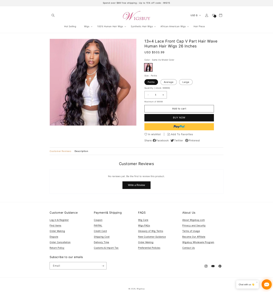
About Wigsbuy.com (193, 220)
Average (168, 82)
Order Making (57, 231)
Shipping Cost (102, 236)
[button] (53, 15)
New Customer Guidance (152, 236)
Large (185, 82)
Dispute (54, 236)
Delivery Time (101, 242)
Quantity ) (157, 88)
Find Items (55, 225)
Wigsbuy (141, 289)
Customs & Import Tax (106, 247)
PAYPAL (98, 225)
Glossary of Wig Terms (150, 231)
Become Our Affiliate (193, 236)
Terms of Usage (191, 231)
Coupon (98, 220)
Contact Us (188, 247)
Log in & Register (59, 220)
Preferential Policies (149, 247)
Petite (151, 82)
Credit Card (100, 231)
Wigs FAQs (144, 225)
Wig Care (143, 220)
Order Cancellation (60, 242)
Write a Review (136, 185)
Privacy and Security (194, 225)
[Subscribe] (102, 266)
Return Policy (57, 247)
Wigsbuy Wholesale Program (198, 242)
